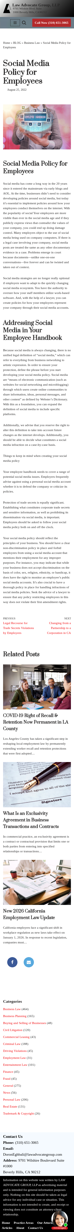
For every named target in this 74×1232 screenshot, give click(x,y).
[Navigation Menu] (15, 22)
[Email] (29, 962)
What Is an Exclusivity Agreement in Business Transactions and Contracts (31, 820)
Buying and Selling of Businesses (24, 1023)
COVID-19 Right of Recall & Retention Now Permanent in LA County (35, 722)
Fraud (6, 1078)
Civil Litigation (12, 1030)
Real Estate (10, 1106)
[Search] (24, 23)
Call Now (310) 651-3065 (51, 22)
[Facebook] (12, 962)
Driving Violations (15, 1050)
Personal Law (11, 1099)
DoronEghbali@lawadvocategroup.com (32, 1154)
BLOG (17, 42)
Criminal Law (12, 1044)
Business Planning (15, 1016)
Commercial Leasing (16, 1037)
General (8, 1085)
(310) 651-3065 (26, 1143)
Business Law (32, 42)
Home (6, 42)
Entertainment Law (15, 1064)
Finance (8, 1071)
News (6, 1092)
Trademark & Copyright (18, 1113)
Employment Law (14, 1057)
